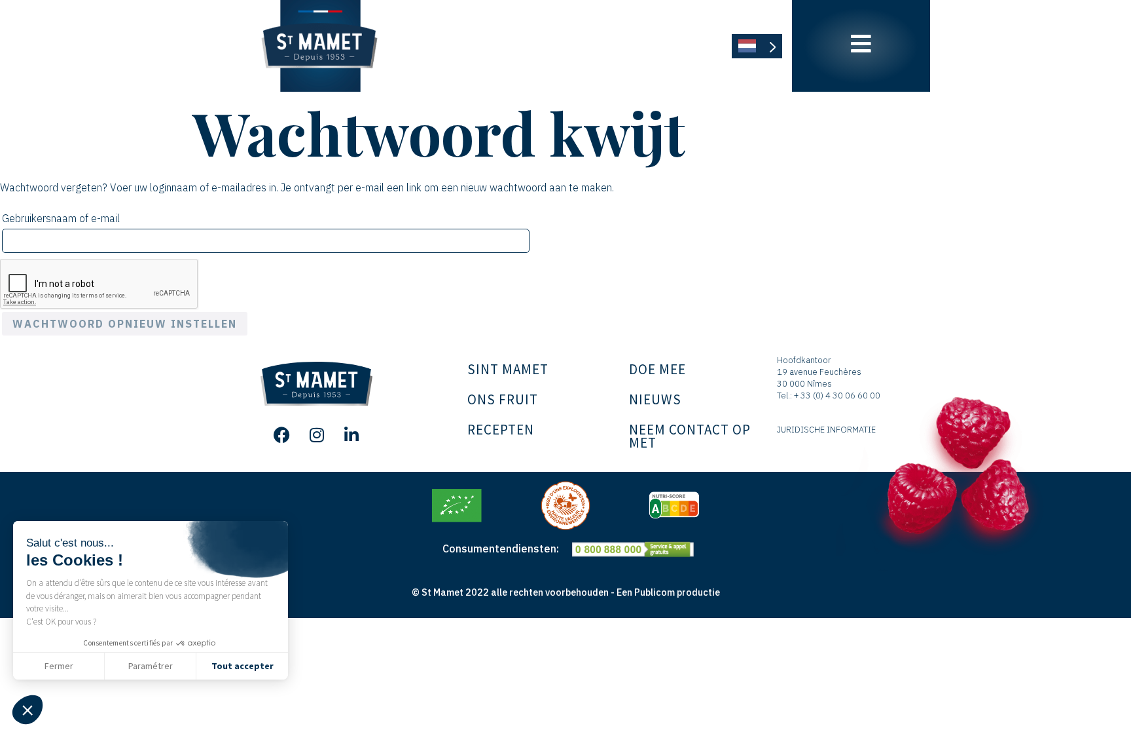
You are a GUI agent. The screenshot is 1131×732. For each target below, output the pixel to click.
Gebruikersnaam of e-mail (78, 216)
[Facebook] (282, 435)
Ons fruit (502, 399)
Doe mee (657, 369)
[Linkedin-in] (351, 435)
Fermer (59, 666)
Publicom (654, 592)
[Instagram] (316, 435)
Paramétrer (150, 666)
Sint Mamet (507, 369)
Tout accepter (242, 666)
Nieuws (655, 399)
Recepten (500, 429)
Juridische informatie (826, 429)
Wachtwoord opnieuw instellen (124, 323)
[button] (27, 709)
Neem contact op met (690, 436)
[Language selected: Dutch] (757, 46)
